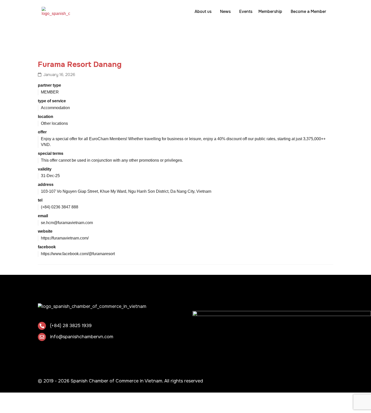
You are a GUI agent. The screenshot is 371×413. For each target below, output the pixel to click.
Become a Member (308, 11)
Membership (270, 11)
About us (203, 11)
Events (245, 11)
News (225, 11)
